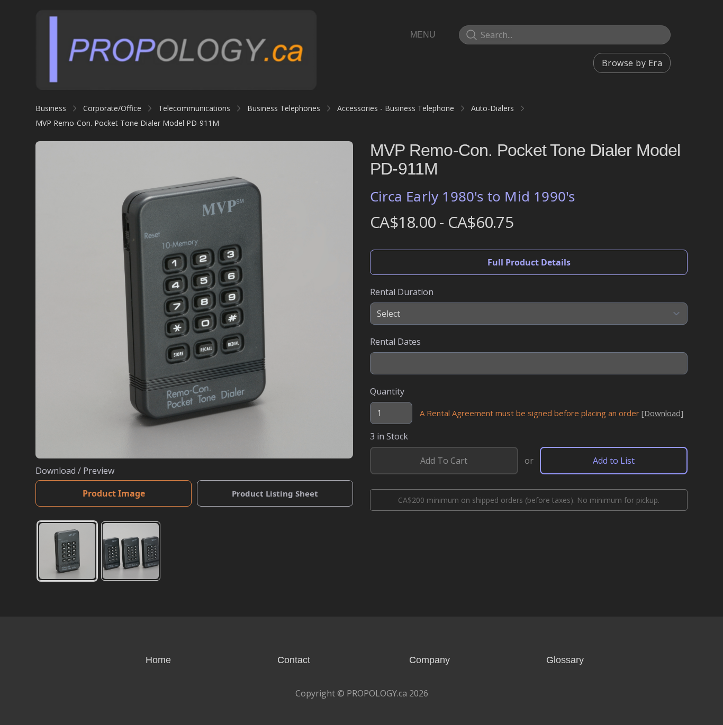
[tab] (67, 551)
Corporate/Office (112, 108)
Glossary (565, 660)
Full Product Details (529, 262)
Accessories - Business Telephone (395, 108)
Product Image (114, 493)
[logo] (176, 49)
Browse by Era (632, 63)
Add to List (614, 460)
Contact (293, 660)
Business (50, 108)
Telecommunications (194, 108)
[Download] (662, 413)
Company (429, 660)
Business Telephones (283, 108)
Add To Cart (443, 460)
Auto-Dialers (492, 108)
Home (158, 660)
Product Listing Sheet (275, 493)
